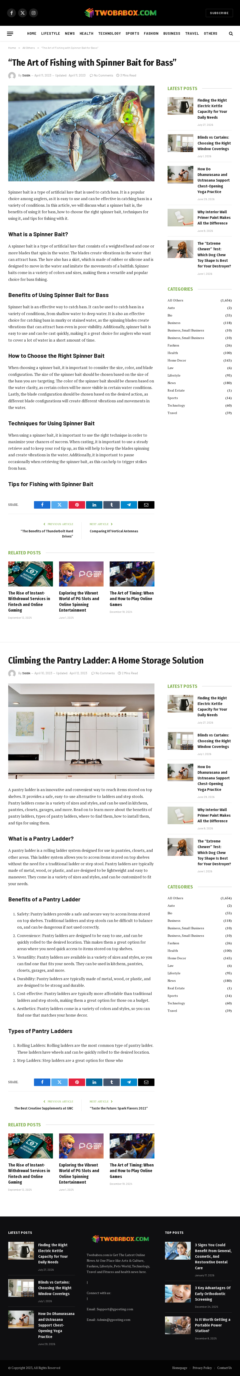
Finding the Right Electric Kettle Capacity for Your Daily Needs (212, 109)
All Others (175, 300)
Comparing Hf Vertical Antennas (114, 531)
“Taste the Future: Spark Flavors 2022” (119, 1108)
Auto (171, 307)
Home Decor (177, 360)
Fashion (151, 33)
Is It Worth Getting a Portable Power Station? (212, 1325)
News (70, 33)
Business (171, 33)
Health (86, 33)
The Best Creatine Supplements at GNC (43, 1108)
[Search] (230, 33)
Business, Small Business (186, 330)
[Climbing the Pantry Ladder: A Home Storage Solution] (81, 731)
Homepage (179, 1368)
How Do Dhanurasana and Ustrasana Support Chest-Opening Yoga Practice (214, 180)
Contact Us (224, 1368)
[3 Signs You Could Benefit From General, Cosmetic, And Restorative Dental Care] (178, 1251)
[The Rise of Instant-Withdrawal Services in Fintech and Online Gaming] (30, 574)
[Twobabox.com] (120, 13)
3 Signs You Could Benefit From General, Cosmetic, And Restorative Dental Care (213, 1256)
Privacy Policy (202, 1368)
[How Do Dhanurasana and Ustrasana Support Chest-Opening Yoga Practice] (180, 175)
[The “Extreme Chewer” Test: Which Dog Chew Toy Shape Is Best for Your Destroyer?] (180, 249)
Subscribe (219, 13)
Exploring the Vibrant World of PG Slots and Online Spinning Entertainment (79, 602)
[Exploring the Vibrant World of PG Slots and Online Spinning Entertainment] (81, 574)
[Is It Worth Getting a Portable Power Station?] (178, 1325)
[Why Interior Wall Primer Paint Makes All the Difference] (180, 218)
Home (31, 33)
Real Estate (176, 390)
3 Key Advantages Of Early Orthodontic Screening (212, 1293)
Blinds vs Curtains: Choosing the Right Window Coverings (214, 143)
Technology (109, 33)
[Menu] (10, 33)
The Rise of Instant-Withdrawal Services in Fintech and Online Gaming (29, 602)
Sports (132, 33)
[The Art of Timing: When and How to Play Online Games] (132, 574)
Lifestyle (50, 33)
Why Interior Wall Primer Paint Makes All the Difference (214, 218)
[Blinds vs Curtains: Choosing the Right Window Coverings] (180, 143)
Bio (170, 315)
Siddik (26, 75)
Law (170, 368)
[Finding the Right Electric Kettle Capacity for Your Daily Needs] (180, 106)
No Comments (103, 75)
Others (211, 33)
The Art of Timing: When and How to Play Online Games (132, 599)
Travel (192, 33)
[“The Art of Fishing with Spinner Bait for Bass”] (81, 133)
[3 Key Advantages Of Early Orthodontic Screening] (178, 1294)
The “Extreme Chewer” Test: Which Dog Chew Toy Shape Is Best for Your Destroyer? (214, 255)
